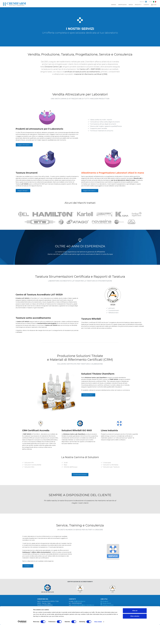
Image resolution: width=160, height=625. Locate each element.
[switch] (59, 621)
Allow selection (134, 616)
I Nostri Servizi (106, 603)
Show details (98, 621)
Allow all (134, 610)
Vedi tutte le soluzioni (81, 474)
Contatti (146, 4)
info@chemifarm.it (79, 601)
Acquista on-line (87, 395)
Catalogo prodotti (107, 605)
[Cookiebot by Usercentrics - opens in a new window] (22, 621)
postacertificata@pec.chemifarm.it (83, 605)
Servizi (131, 4)
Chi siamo (105, 601)
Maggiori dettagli (22, 190)
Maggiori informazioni (24, 144)
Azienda (113, 4)
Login (154, 4)
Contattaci (27, 565)
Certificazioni (122, 4)
